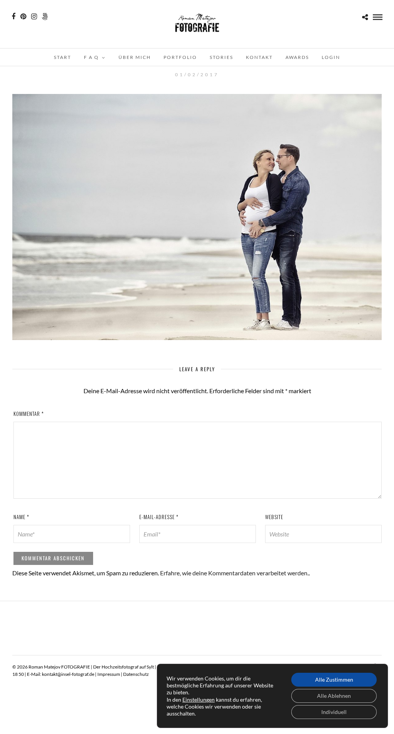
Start (62, 57)
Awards (297, 57)
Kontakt (259, 57)
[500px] (45, 16)
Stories (221, 57)
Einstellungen (198, 699)
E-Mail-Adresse (159, 517)
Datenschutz (136, 674)
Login (331, 57)
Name (21, 517)
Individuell (334, 712)
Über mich (135, 57)
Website (274, 517)
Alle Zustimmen (334, 679)
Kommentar (28, 413)
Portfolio (180, 57)
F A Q (91, 57)
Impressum (108, 674)
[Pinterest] (23, 16)
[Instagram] (34, 16)
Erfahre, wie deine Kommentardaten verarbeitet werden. (234, 572)
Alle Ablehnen (334, 695)
